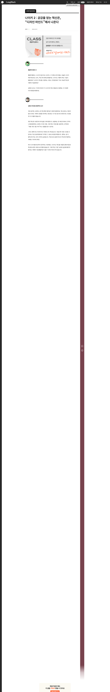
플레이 (81, 2)
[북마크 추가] (82, 346)
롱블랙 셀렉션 (90, 2)
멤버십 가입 (98, 2)
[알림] (82, 350)
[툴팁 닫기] (78, 5)
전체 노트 (73, 2)
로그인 (105, 2)
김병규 (26, 29)
